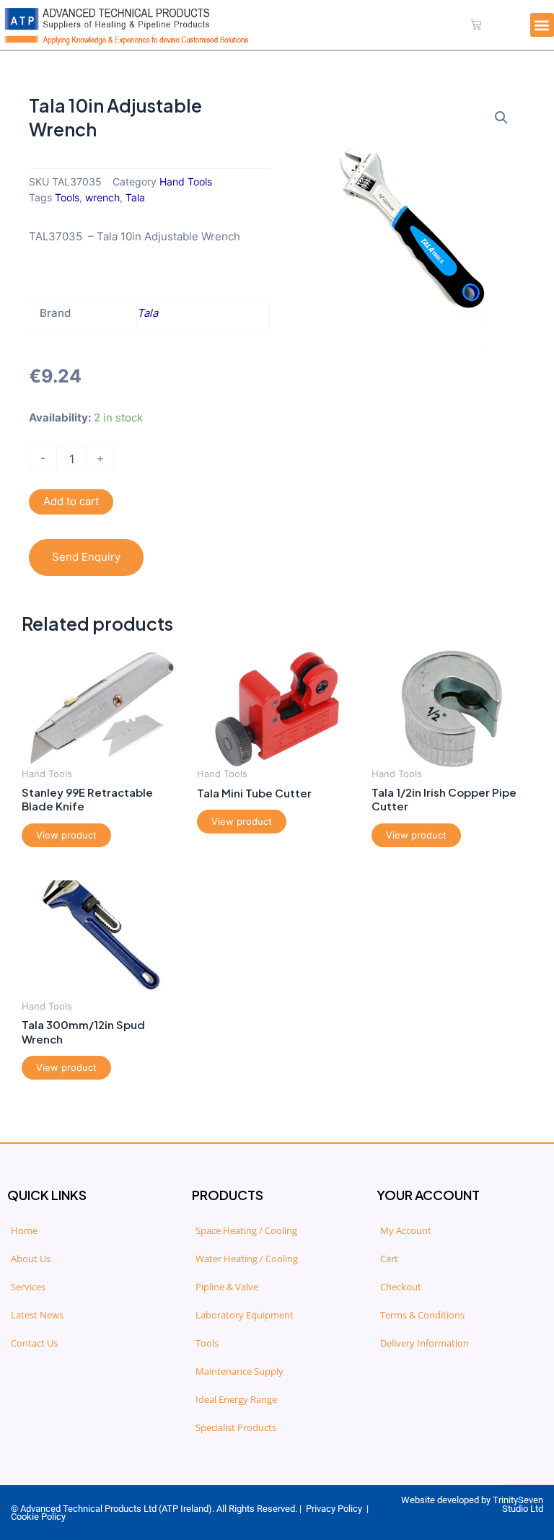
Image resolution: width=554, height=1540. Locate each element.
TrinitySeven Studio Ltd (518, 1504)
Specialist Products (235, 1427)
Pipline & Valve (226, 1286)
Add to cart (71, 501)
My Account (405, 1230)
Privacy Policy (334, 1508)
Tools (67, 198)
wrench (102, 198)
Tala (135, 198)
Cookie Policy (38, 1516)
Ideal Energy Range (236, 1399)
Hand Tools (185, 182)
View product (66, 835)
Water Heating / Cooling (246, 1258)
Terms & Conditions (422, 1314)
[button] (542, 25)
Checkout (400, 1286)
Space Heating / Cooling (246, 1230)
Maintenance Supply (239, 1371)
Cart (389, 1258)
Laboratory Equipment (244, 1314)
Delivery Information (424, 1342)
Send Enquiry (86, 557)
